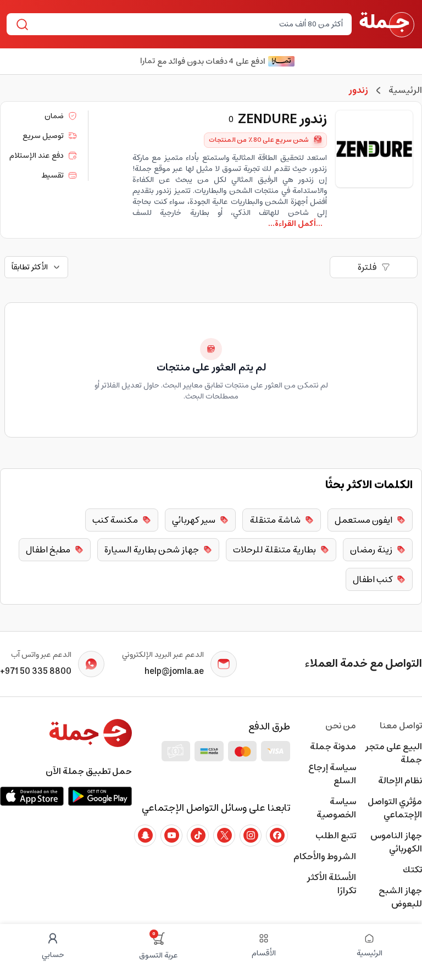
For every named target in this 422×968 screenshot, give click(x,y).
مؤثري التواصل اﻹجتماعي (395, 808)
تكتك (412, 869)
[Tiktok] (198, 836)
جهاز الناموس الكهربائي (396, 842)
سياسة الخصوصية (336, 808)
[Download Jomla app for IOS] (32, 796)
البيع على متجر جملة (393, 753)
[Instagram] (250, 836)
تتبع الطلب (335, 835)
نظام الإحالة (400, 780)
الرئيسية (405, 90)
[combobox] (188, 24)
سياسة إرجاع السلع (332, 774)
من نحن (340, 725)
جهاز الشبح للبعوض (400, 897)
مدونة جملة (333, 746)
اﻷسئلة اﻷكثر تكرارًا (331, 884)
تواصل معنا (401, 725)
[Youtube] (171, 836)
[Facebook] (277, 836)
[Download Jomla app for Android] (100, 796)
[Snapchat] (145, 836)
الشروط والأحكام (324, 856)
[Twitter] (224, 836)
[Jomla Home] (386, 24)
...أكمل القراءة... (295, 223)
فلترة (367, 267)
